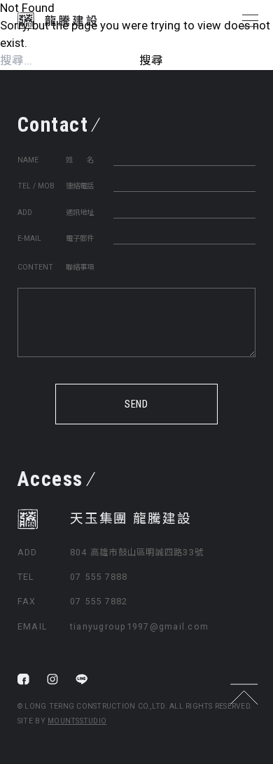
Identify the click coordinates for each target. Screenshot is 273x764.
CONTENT (35, 267)
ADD (25, 212)
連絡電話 (80, 185)
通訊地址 (80, 212)
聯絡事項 (80, 267)
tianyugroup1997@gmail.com (139, 626)
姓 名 (80, 160)
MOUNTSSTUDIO (77, 720)
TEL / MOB (36, 185)
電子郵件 (80, 238)
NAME (28, 160)
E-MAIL (29, 238)
